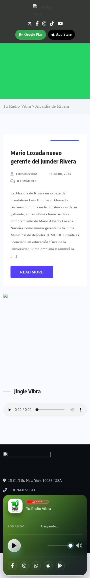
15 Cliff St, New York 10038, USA (34, 481)
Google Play (33, 34)
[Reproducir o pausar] (14, 545)
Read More (32, 272)
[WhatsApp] (36, 565)
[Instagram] (24, 565)
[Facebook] (12, 565)
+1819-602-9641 (22, 490)
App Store (64, 34)
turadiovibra (26, 174)
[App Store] (48, 565)
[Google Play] (60, 565)
